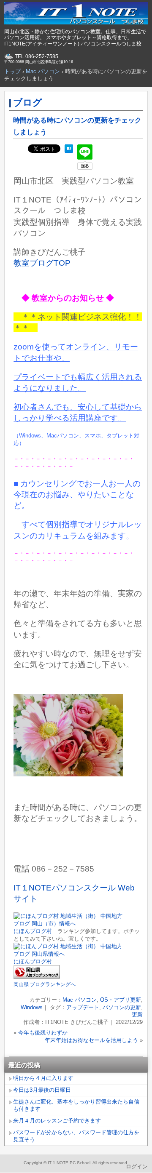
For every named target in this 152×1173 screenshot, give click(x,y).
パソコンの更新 (122, 1007)
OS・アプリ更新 (120, 1000)
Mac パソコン (79, 1000)
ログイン (137, 1166)
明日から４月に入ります (43, 1078)
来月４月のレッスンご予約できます (57, 1120)
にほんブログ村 (33, 931)
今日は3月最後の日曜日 (42, 1090)
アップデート (82, 1007)
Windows (32, 1007)
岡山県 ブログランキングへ (45, 984)
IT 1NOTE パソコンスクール (76, 14)
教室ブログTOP (42, 263)
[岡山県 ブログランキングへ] (37, 976)
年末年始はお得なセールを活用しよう (91, 1040)
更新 (137, 1014)
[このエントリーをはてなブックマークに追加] (69, 151)
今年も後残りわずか (43, 1032)
